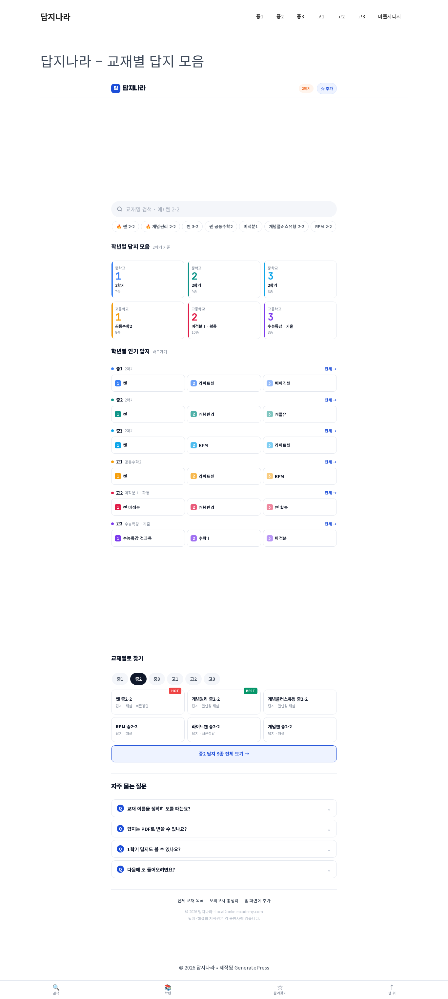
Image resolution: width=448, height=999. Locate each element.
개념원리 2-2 (160, 226)
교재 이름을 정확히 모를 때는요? (225, 808)
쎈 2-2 (125, 226)
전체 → (331, 368)
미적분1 (251, 226)
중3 (300, 16)
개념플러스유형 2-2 (286, 226)
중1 (259, 16)
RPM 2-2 (323, 226)
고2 (341, 16)
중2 (280, 16)
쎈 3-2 (192, 226)
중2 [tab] (138, 679)
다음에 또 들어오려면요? (225, 869)
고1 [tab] (175, 679)
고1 (320, 16)
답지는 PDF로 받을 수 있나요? (225, 828)
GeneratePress (251, 967)
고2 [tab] (193, 679)
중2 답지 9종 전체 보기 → (224, 753)
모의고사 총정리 (224, 900)
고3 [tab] (212, 679)
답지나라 (55, 16)
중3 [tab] (156, 679)
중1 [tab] (120, 679)
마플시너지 (389, 16)
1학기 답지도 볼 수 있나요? (225, 849)
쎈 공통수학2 (221, 226)
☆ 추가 (327, 88)
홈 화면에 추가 (257, 900)
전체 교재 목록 (190, 900)
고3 (361, 16)
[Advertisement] (224, 146)
